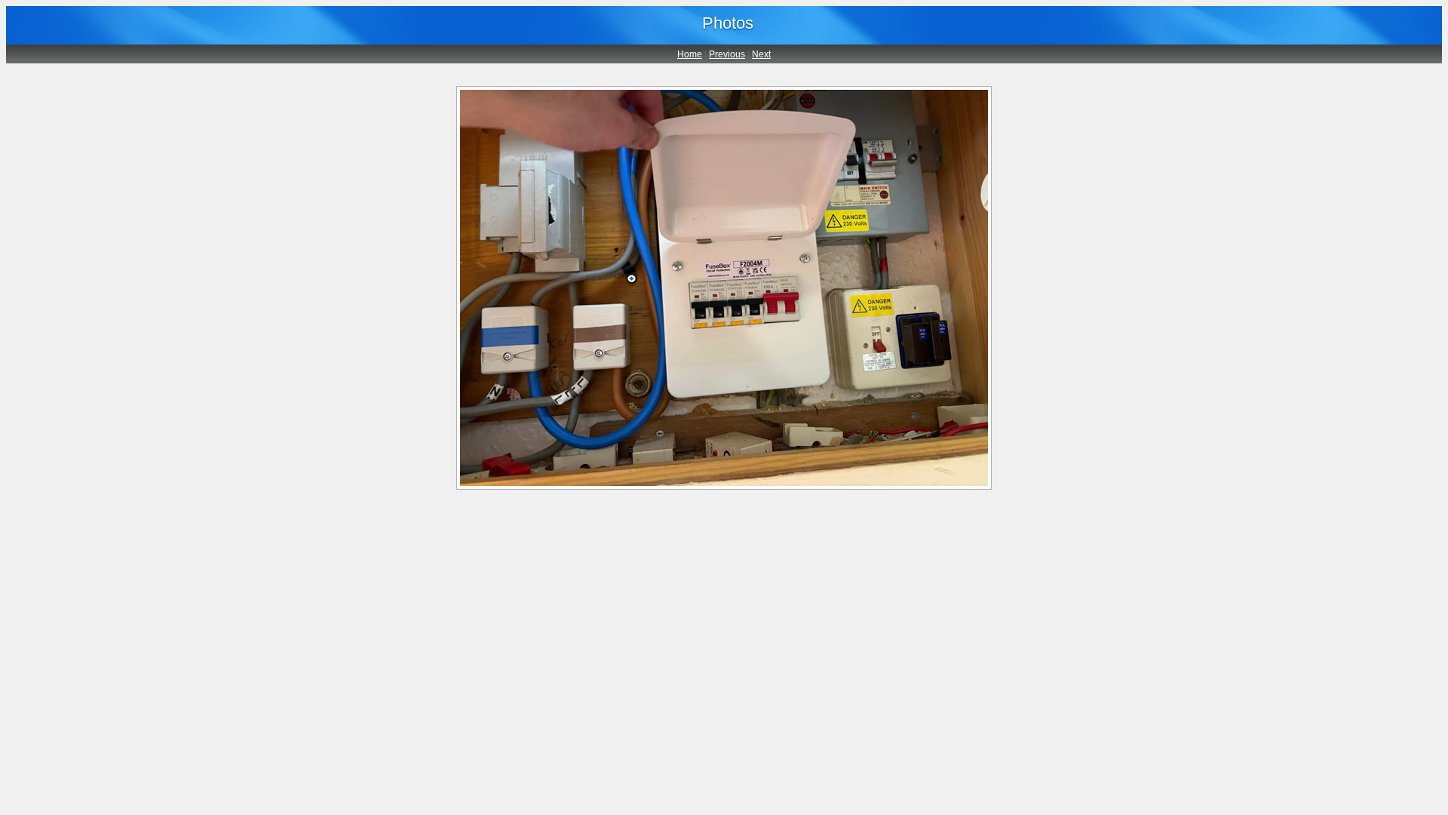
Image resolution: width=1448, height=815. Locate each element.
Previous (727, 54)
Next (761, 54)
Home (689, 54)
